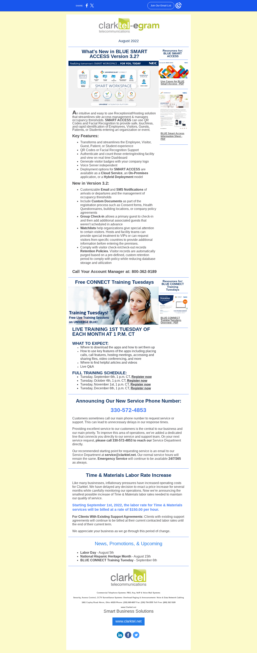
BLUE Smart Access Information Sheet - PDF (172, 136)
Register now (142, 376)
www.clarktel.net (128, 621)
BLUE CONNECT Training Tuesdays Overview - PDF (171, 320)
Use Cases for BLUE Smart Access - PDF (172, 82)
